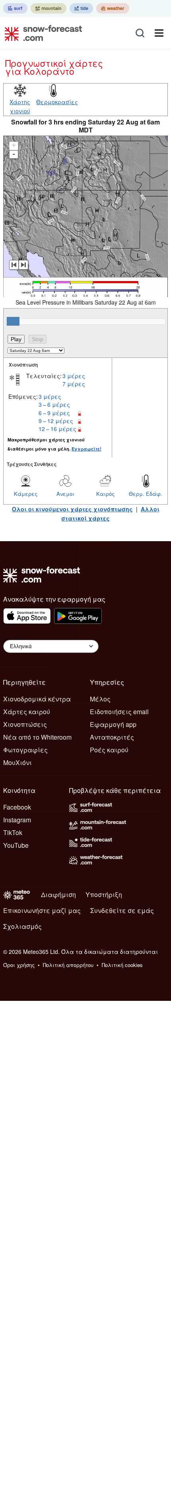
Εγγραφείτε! (86, 449)
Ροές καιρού (109, 749)
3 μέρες (73, 376)
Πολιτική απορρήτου (68, 965)
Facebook (17, 807)
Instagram (17, 819)
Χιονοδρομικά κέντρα (37, 698)
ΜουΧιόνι (17, 762)
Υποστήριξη (104, 894)
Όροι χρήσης (19, 965)
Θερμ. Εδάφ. (145, 493)
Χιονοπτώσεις (25, 724)
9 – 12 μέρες (56, 421)
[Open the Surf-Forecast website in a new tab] (15, 8)
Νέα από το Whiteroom (37, 737)
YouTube (16, 845)
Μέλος (100, 698)
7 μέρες (73, 384)
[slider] (13, 321)
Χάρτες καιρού (26, 711)
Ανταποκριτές (112, 737)
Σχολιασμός (22, 926)
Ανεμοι (65, 493)
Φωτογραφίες (25, 749)
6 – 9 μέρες (54, 413)
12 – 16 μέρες (57, 429)
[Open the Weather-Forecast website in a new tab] (112, 8)
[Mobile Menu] (159, 33)
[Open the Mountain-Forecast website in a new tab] (48, 8)
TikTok (12, 832)
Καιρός (105, 493)
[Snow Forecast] (41, 33)
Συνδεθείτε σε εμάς (122, 910)
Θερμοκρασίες (57, 102)
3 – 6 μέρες (54, 404)
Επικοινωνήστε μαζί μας (42, 910)
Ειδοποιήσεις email (119, 711)
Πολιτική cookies (122, 965)
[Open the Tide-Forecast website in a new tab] (81, 8)
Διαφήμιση (58, 894)
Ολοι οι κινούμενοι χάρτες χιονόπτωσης (72, 509)
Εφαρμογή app (113, 724)
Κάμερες (25, 493)
